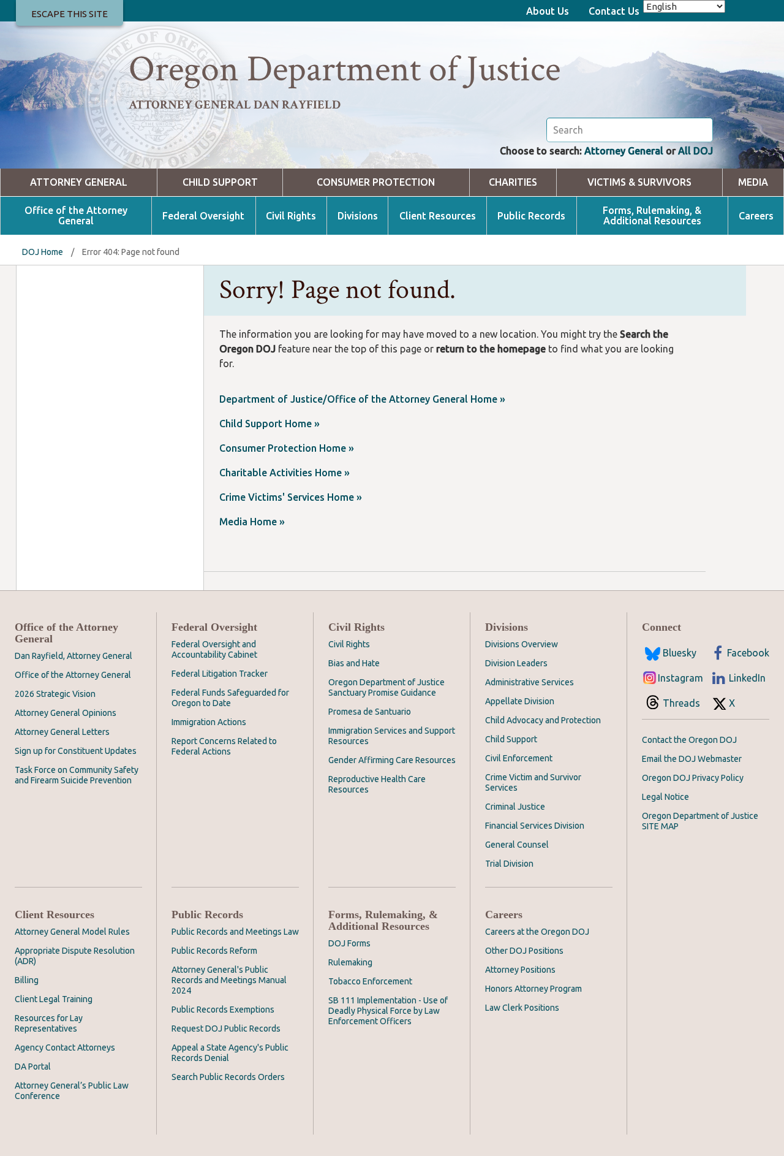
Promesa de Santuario (369, 712)
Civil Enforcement (518, 758)
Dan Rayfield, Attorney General (73, 656)
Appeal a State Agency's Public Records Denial (230, 1053)
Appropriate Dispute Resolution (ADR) (75, 956)
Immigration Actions (209, 722)
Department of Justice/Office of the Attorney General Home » (362, 399)
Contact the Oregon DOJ (689, 740)
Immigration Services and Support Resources (391, 736)
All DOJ (695, 150)
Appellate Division (519, 701)
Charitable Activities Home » (284, 472)
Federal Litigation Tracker (220, 674)
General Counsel (517, 845)
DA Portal (33, 1066)
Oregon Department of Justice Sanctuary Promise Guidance (386, 687)
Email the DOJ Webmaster (692, 759)
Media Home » (252, 521)
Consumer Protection (376, 182)
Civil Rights (291, 216)
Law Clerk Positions (522, 1008)
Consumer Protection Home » (286, 448)
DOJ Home (42, 252)
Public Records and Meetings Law (235, 932)
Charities (513, 182)
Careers (756, 216)
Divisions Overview (521, 644)
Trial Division (509, 864)
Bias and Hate (354, 663)
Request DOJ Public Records (226, 1028)
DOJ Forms (349, 943)
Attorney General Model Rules (72, 932)
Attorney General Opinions (65, 713)
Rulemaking (350, 962)
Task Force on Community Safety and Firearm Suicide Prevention (76, 775)
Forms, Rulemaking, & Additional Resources (652, 215)
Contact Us (614, 11)
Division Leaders (516, 663)
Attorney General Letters (62, 732)
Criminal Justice (515, 807)
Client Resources (437, 216)
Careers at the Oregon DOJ (537, 932)
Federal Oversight (203, 216)
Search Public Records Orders (228, 1077)
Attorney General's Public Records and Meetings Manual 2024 (229, 980)
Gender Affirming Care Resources (392, 760)
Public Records (531, 216)
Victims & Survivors (639, 182)
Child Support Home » (269, 423)
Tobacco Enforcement (370, 981)
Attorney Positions (520, 970)
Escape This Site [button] (69, 14)
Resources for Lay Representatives (49, 1023)
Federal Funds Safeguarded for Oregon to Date (230, 698)
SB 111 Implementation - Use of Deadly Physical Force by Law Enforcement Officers (388, 1010)
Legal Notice (665, 797)
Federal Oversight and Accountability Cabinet (214, 649)
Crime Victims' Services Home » (290, 497)
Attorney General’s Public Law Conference (72, 1091)
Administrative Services (529, 682)
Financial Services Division (534, 826)
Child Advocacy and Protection (543, 720)
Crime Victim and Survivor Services (533, 782)
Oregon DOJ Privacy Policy (693, 778)
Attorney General (623, 150)
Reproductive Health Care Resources (377, 784)
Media (753, 182)
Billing (27, 980)
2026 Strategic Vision (55, 694)
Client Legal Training (53, 999)
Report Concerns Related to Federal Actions (224, 746)
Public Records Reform (214, 951)
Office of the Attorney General (75, 215)
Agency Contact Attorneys (65, 1047)
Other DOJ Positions (524, 951)
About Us (547, 11)
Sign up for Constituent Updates (76, 751)
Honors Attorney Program (533, 989)
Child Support (220, 182)
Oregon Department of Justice (344, 69)
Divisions (357, 216)
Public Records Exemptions (223, 1009)
